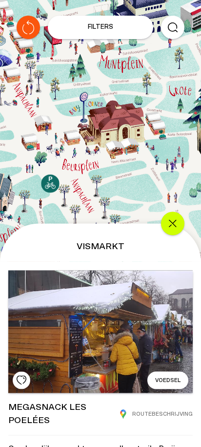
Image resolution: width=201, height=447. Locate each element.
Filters (100, 27)
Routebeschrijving (162, 414)
